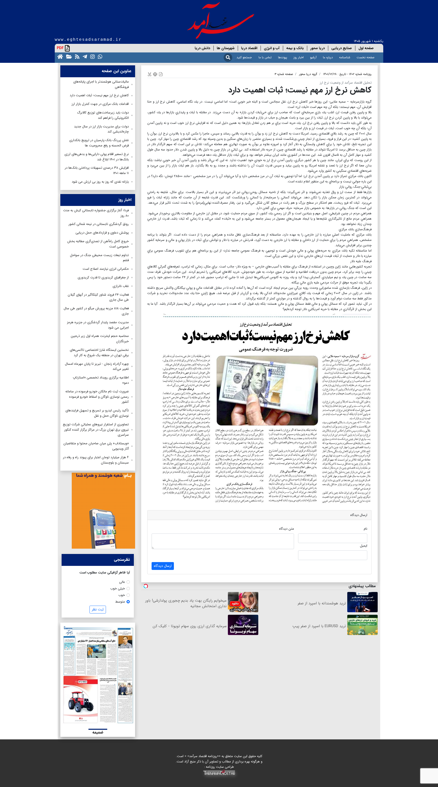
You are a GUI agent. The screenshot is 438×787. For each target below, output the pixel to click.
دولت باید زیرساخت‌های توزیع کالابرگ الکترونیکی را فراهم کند (103, 115)
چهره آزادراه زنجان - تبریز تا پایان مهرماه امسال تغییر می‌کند (97, 366)
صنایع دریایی (341, 48)
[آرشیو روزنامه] (68, 56)
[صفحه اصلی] (59, 56)
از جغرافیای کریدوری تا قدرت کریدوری (103, 277)
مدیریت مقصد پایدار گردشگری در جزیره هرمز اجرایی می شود (98, 325)
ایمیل (363, 545)
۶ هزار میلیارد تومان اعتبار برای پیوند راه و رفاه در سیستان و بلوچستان (96, 460)
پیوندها (282, 57)
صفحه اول (366, 48)
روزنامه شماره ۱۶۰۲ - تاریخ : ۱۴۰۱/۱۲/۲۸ (347, 74)
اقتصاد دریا (249, 48)
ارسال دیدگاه (163, 566)
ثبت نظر (98, 609)
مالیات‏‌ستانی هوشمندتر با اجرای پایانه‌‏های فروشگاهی (101, 84)
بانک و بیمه (295, 48)
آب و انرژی (272, 48)
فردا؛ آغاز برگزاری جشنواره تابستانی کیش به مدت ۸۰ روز (96, 213)
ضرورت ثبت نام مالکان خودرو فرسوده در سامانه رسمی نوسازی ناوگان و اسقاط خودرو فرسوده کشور (97, 397)
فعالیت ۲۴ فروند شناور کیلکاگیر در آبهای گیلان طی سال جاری (98, 297)
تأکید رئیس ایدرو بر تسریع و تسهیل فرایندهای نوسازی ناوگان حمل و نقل (97, 413)
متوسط (120, 601)
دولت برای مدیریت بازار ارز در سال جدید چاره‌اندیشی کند (101, 129)
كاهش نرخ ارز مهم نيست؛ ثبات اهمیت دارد (99, 95)
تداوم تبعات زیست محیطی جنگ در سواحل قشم (99, 258)
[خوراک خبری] (76, 56)
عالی (122, 582)
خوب (121, 595)
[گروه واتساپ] (99, 56)
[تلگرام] (84, 56)
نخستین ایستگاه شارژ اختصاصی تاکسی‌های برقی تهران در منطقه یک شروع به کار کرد (99, 352)
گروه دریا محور (308, 74)
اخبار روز (299, 57)
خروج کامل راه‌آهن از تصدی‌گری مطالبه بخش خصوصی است (98, 244)
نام (365, 528)
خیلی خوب (117, 588)
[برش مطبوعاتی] (149, 74)
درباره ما (328, 57)
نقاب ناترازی (121, 286)
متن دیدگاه (286, 528)
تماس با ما (265, 57)
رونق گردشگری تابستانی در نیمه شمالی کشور (98, 224)
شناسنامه (344, 57)
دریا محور (317, 48)
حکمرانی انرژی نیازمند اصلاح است (106, 269)
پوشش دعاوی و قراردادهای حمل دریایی (102, 232)
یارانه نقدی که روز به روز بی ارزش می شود (100, 181)
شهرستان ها (225, 48)
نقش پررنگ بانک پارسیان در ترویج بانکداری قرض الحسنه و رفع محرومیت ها (99, 143)
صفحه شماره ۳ (284, 74)
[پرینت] (155, 74)
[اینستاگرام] (91, 56)
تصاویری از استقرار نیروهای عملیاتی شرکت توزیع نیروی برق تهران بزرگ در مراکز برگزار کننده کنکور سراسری (96, 430)
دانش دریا (202, 48)
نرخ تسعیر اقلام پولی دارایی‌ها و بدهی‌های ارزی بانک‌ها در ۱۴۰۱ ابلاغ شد (96, 156)
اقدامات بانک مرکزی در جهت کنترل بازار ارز (100, 104)
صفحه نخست (365, 57)
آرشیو (313, 57)
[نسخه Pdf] (160, 74)
